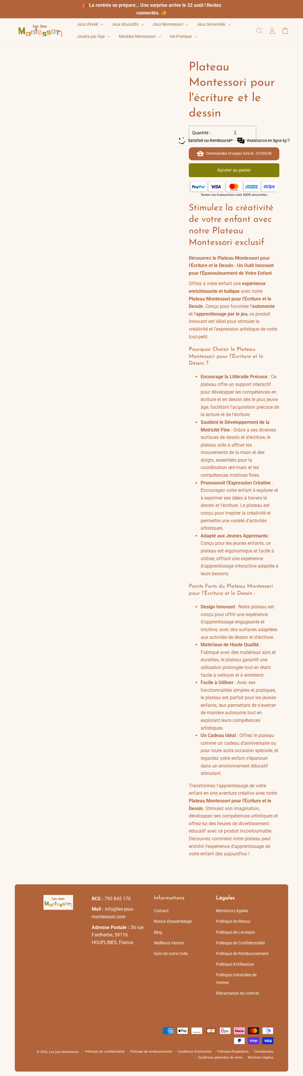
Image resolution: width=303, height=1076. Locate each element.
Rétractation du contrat (237, 993)
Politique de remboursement (151, 1052)
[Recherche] (259, 30)
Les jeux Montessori (64, 1052)
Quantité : (201, 132)
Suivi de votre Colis (171, 953)
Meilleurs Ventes (169, 943)
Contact (161, 910)
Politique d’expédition (233, 1052)
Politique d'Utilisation (235, 964)
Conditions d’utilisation (195, 1052)
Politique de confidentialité (105, 1052)
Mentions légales (260, 1057)
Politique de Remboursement (242, 953)
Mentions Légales (232, 910)
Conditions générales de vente (220, 1057)
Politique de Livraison (235, 932)
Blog (158, 932)
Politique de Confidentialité (240, 943)
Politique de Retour (233, 921)
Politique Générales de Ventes (236, 978)
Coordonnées (263, 1052)
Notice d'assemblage (173, 921)
